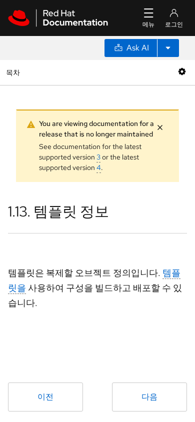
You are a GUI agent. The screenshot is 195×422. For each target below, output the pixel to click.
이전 (46, 397)
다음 (150, 397)
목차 (14, 72)
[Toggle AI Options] (168, 48)
